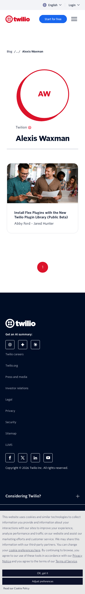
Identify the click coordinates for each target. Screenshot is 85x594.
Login (72, 5)
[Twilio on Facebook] (10, 457)
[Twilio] (17, 19)
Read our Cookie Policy (16, 588)
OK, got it (42, 573)
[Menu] (74, 19)
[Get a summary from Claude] (35, 344)
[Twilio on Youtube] (48, 457)
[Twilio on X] (22, 457)
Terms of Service (66, 561)
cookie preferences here (24, 550)
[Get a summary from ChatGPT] (10, 344)
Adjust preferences (42, 581)
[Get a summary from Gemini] (22, 344)
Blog (9, 51)
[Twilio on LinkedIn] (35, 457)
